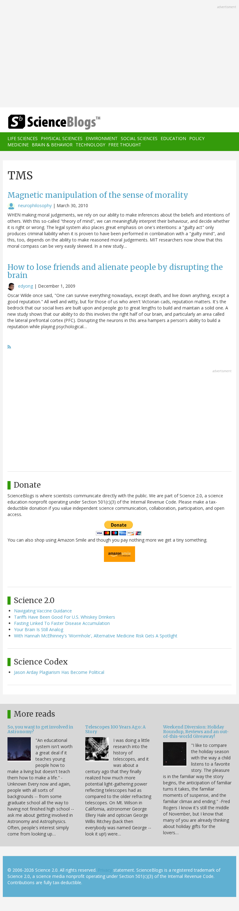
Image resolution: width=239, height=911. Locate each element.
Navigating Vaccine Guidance (43, 611)
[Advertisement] (119, 54)
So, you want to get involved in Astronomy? (40, 729)
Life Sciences (22, 138)
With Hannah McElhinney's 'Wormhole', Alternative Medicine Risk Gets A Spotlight (95, 636)
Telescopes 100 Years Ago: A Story (115, 729)
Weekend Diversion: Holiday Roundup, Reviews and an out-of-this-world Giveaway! (196, 731)
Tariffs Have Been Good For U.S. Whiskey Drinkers (64, 617)
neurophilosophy (35, 205)
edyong (25, 286)
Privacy (105, 870)
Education (173, 138)
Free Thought (124, 145)
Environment (102, 138)
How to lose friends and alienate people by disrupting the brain (115, 271)
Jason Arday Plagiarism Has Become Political (59, 672)
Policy (196, 138)
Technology (90, 145)
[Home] (44, 122)
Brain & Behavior (52, 145)
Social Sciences (139, 138)
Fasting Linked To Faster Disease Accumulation (62, 623)
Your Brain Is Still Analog (38, 629)
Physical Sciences (61, 138)
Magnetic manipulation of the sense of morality (97, 195)
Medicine (18, 145)
